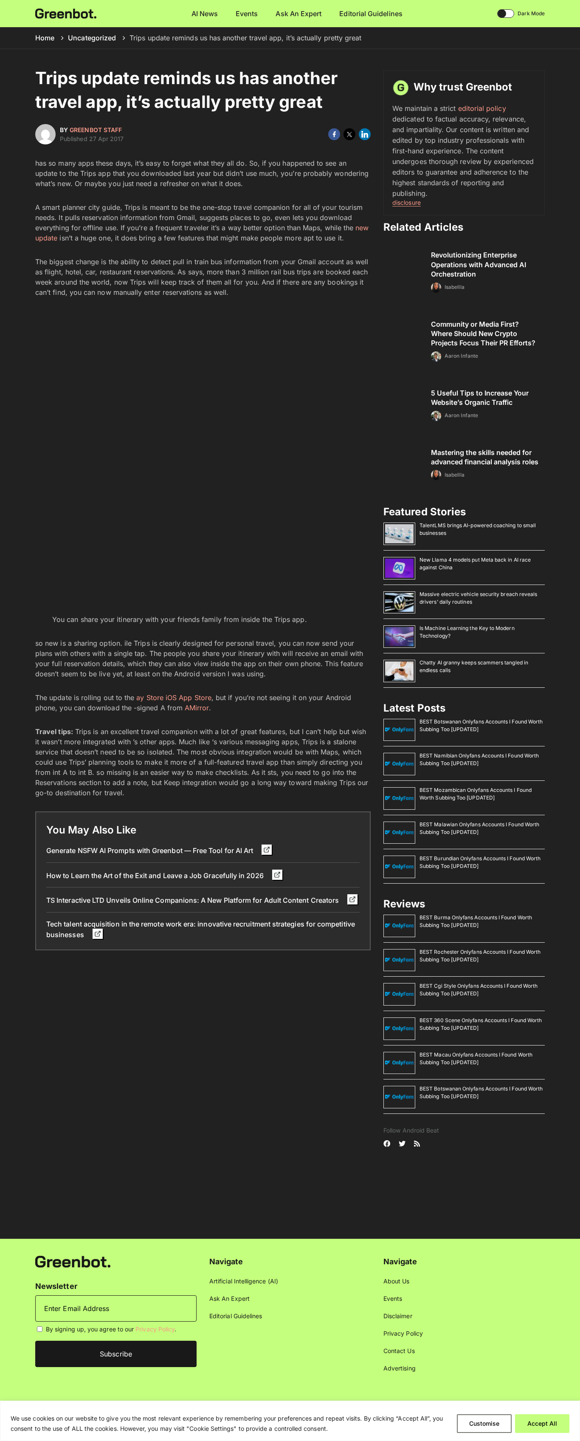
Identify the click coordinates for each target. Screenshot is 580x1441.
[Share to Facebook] (334, 134)
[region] (290, 1421)
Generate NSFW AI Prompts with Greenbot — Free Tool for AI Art (150, 850)
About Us (396, 1281)
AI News (204, 13)
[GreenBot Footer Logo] (72, 1261)
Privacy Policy (155, 1329)
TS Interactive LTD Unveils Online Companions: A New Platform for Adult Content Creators (193, 900)
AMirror (197, 708)
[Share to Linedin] (365, 134)
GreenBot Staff (96, 129)
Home (44, 38)
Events (247, 13)
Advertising (399, 1368)
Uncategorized (92, 38)
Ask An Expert (298, 13)
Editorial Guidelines (370, 13)
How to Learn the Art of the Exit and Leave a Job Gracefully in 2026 (155, 875)
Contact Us (399, 1350)
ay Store (149, 697)
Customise (484, 1423)
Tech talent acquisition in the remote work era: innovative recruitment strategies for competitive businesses (200, 929)
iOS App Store (188, 697)
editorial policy (482, 108)
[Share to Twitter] (349, 134)
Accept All (542, 1423)
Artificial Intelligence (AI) (243, 1281)
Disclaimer (397, 1316)
